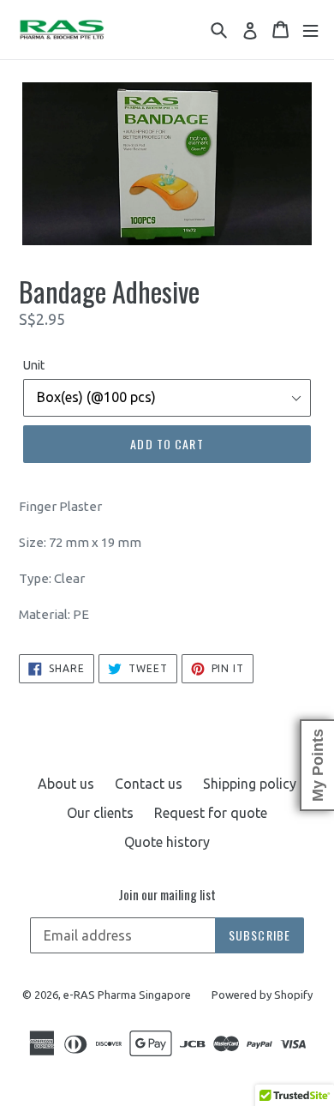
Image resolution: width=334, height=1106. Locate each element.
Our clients (100, 812)
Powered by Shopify (262, 995)
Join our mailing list (167, 894)
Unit (34, 365)
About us (66, 783)
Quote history (167, 842)
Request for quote (210, 812)
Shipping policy (249, 783)
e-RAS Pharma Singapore (127, 995)
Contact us (148, 783)
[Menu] (310, 29)
